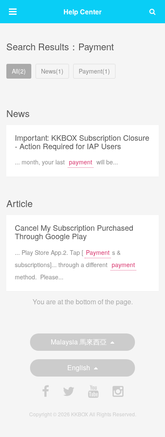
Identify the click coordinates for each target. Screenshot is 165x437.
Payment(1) (94, 71)
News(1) (52, 71)
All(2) (19, 71)
